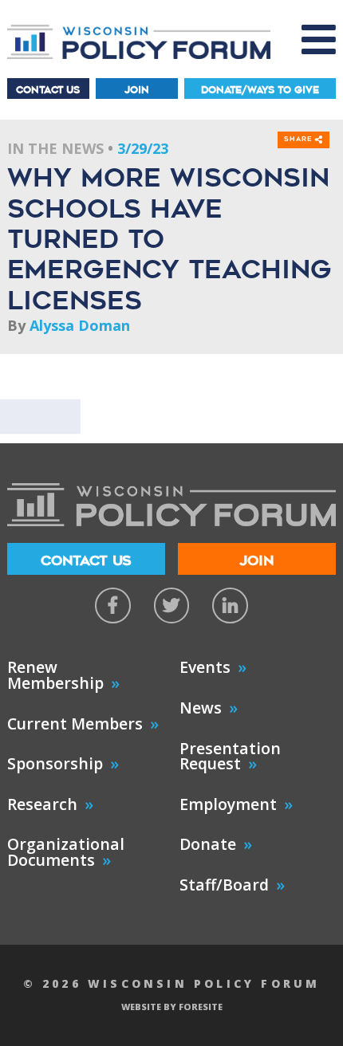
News (200, 707)
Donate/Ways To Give (260, 90)
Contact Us (48, 90)
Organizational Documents (65, 852)
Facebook (113, 605)
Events (205, 667)
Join (136, 90)
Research (42, 804)
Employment (228, 804)
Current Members (75, 723)
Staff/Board (224, 884)
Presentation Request (230, 756)
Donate (207, 844)
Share (299, 140)
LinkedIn (230, 605)
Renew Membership (55, 675)
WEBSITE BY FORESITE (172, 1007)
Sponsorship (55, 763)
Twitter (172, 605)
